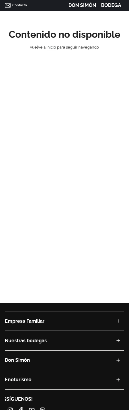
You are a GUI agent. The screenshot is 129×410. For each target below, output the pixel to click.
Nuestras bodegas (26, 340)
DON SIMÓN (82, 5)
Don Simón (17, 360)
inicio (51, 47)
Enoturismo (18, 379)
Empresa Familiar (24, 321)
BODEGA (111, 5)
